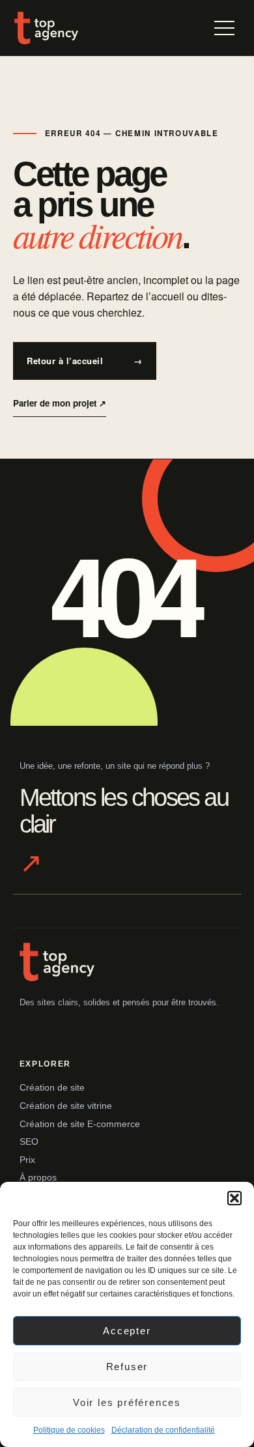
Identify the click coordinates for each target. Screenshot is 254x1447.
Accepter (126, 1330)
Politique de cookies (69, 1430)
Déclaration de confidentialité (163, 1430)
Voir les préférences (127, 1402)
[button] (234, 1198)
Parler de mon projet (59, 403)
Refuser (127, 1366)
